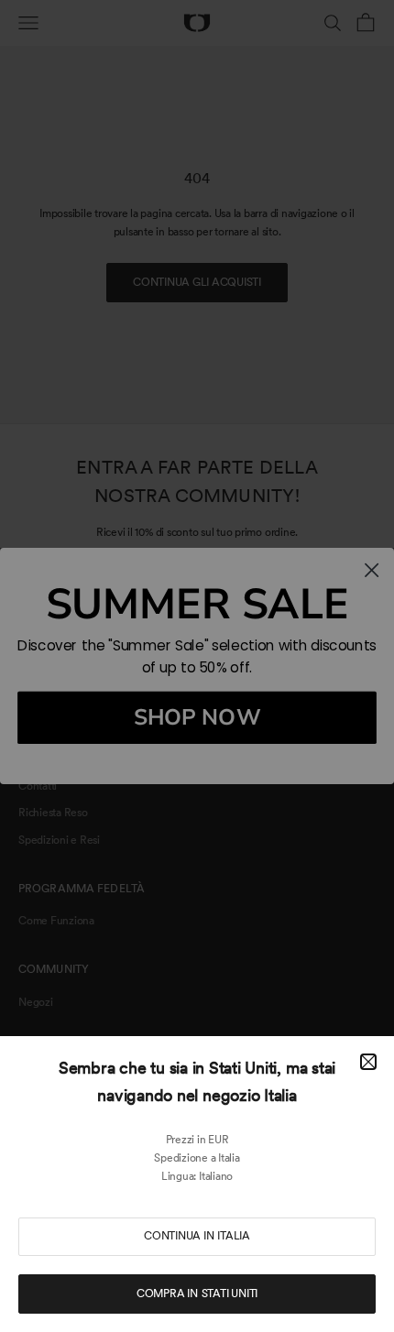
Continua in (197, 1235)
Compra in (197, 1293)
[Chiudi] (368, 1061)
